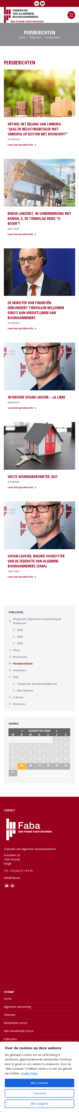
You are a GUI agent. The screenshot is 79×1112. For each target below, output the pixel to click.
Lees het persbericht (20, 144)
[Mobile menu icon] (71, 15)
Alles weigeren (40, 1103)
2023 (20, 630)
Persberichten (23, 663)
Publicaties (10, 1039)
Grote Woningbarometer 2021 (33, 476)
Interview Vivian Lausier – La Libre (36, 397)
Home (8, 998)
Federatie (10, 1015)
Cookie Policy (29, 1073)
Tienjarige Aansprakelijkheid (37, 684)
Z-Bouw (18, 697)
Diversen (19, 704)
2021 (20, 643)
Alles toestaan (39, 1083)
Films (16, 650)
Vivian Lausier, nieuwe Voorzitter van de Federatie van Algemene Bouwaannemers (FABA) (36, 561)
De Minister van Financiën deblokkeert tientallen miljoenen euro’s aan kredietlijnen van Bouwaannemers (36, 310)
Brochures (20, 657)
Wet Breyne (25, 690)
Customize (39, 1093)
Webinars (19, 670)
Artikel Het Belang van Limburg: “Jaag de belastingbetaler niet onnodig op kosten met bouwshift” (38, 129)
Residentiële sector (15, 1023)
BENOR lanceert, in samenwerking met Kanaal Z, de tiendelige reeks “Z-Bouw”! (39, 218)
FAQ (15, 677)
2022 (20, 636)
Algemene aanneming (17, 1007)
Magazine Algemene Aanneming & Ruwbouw (37, 621)
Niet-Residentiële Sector (19, 1031)
